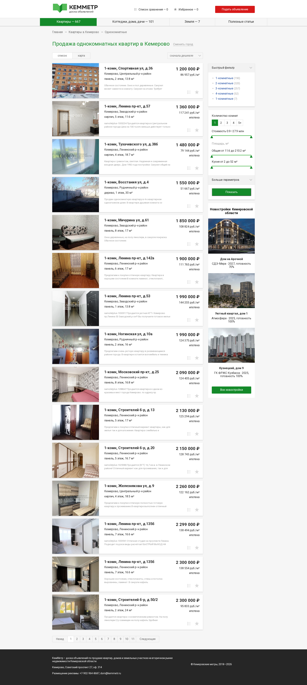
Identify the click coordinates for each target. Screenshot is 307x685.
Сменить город (183, 44)
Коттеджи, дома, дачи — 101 (133, 21)
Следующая (147, 639)
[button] (185, 56)
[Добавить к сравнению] (189, 92)
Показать (231, 192)
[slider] (211, 137)
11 (132, 639)
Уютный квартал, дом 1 (231, 313)
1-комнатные (228, 78)
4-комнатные (227, 93)
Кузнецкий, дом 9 (231, 368)
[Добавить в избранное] (196, 92)
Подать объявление (235, 9)
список (62, 55)
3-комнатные (228, 88)
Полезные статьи (241, 21)
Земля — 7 (192, 21)
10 (126, 639)
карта (81, 55)
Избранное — (188, 9)
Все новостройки (231, 389)
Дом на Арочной (231, 259)
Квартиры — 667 (68, 21)
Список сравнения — (153, 9)
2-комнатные (228, 83)
